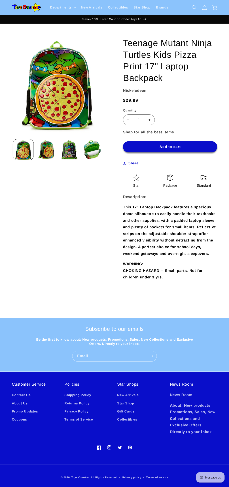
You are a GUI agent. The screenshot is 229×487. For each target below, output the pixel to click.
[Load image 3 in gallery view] (69, 149)
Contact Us (21, 395)
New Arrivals (128, 395)
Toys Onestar (80, 477)
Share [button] (133, 163)
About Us (20, 403)
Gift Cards (125, 411)
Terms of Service (78, 419)
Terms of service (157, 477)
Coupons (19, 419)
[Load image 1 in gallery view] (23, 149)
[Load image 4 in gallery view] (92, 149)
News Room (181, 395)
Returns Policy (76, 403)
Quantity (129, 110)
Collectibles (127, 419)
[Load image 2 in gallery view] (46, 149)
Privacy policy (131, 477)
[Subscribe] (151, 356)
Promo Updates (25, 411)
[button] (62, 8)
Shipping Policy (77, 395)
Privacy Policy (76, 411)
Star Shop (125, 403)
